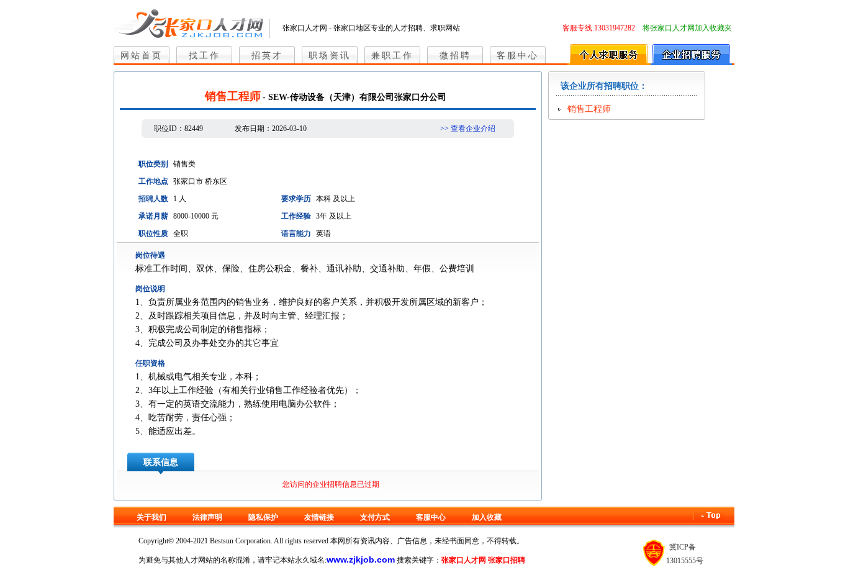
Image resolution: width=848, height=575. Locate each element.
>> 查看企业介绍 (467, 128)
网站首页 (141, 55)
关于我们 (151, 517)
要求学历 (296, 198)
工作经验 (296, 216)
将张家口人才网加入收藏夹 (687, 28)
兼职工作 (392, 55)
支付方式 (375, 517)
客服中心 (518, 55)
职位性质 (153, 233)
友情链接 (319, 517)
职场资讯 (330, 55)
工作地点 (153, 181)
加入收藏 (487, 517)
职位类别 (153, 164)
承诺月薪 (153, 216)
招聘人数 (153, 198)
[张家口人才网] (192, 21)
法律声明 (207, 517)
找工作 (204, 55)
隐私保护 (263, 517)
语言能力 (296, 233)
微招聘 (455, 55)
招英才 (267, 55)
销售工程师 (589, 109)
